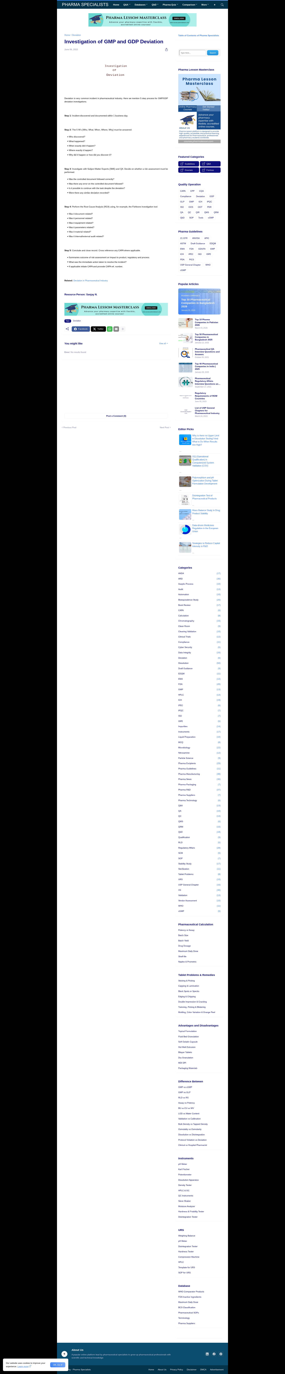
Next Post (164, 427)
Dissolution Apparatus (188, 1180)
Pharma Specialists (82, 1369)
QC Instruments (185, 1195)
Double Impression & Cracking (192, 1002)
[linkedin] (207, 1354)
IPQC (209, 201)
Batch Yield (183, 940)
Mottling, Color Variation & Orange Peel (196, 1012)
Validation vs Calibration (189, 1118)
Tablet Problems (199, 874)
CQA (201, 191)
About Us (162, 1369)
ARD (199, 579)
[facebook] (214, 1354)
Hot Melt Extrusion (186, 1047)
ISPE (208, 254)
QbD (154, 4)
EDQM (213, 243)
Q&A (125, 4)
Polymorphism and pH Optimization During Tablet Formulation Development (205, 480)
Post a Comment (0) (116, 416)
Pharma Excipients (199, 763)
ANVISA (196, 238)
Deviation (76, 35)
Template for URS (186, 1267)
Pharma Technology (199, 800)
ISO (182, 207)
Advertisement (217, 1369)
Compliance (185, 196)
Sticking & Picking (186, 980)
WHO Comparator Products (191, 1291)
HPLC (199, 695)
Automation (199, 594)
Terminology (184, 1318)
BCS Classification (186, 1307)
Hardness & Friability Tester (191, 1211)
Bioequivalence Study (199, 600)
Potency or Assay (186, 930)
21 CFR (183, 238)
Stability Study (199, 863)
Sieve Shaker (184, 1201)
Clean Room (199, 626)
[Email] (116, 329)
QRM (216, 212)
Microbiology (199, 747)
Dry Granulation (185, 1057)
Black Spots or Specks (188, 991)
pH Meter (182, 1164)
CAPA (183, 191)
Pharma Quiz (169, 4)
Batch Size (183, 935)
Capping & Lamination (188, 986)
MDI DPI (182, 1063)
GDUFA (201, 249)
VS (199, 890)
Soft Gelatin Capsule (188, 1042)
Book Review (199, 605)
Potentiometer (184, 1174)
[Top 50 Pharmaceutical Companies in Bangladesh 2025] (185, 338)
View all (162, 343)
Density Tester (185, 1185)
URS (199, 879)
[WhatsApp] (110, 329)
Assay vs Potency (186, 1103)
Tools (200, 217)
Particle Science (199, 758)
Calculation (199, 615)
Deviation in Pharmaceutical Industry (90, 280)
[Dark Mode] (215, 4)
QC (189, 212)
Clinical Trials (199, 636)
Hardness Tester (186, 1251)
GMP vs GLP (184, 1092)
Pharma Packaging (199, 784)
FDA (191, 249)
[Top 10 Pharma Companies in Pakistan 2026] (185, 323)
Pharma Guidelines (199, 768)
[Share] (165, 49)
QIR (198, 212)
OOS (191, 207)
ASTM (183, 243)
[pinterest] (221, 1354)
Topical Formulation (187, 1031)
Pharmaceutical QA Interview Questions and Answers (207, 352)
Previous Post (69, 427)
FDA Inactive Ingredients (189, 1297)
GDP (212, 196)
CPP (192, 191)
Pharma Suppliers (199, 795)
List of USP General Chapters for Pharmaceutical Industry (207, 410)
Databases (140, 4)
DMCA (203, 1369)
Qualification (199, 837)
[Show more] (123, 329)
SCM (199, 853)
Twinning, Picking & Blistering (192, 1007)
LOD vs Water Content (188, 1113)
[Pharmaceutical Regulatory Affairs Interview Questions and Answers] (185, 382)
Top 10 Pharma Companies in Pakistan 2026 (206, 322)
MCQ (199, 742)
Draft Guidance (198, 243)
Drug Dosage (184, 946)
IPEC (191, 254)
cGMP (211, 217)
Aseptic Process (199, 584)
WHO (207, 265)
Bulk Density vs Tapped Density (193, 1124)
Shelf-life (182, 956)
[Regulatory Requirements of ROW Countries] (185, 397)
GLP (182, 201)
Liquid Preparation (199, 737)
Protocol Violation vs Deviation (192, 1140)
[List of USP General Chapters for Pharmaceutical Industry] (185, 412)
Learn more (23, 1366)
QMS (206, 212)
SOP (191, 217)
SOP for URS (184, 1272)
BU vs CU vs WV (186, 1108)
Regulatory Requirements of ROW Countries (206, 396)
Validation (199, 895)
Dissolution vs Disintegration (191, 1134)
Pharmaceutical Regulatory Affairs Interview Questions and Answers (207, 381)
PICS (191, 259)
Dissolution (199, 663)
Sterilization (199, 869)
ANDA (199, 573)
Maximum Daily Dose (188, 951)
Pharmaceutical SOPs (188, 1312)
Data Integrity (199, 652)
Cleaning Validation (199, 631)
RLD (199, 842)
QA (181, 212)
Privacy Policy (176, 1369)
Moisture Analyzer (186, 1206)
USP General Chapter (190, 265)
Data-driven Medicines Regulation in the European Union (205, 528)
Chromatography (199, 621)
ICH (200, 201)
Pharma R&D (199, 789)
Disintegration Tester (188, 1217)
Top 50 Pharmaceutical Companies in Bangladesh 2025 (206, 337)
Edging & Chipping (187, 996)
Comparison (188, 4)
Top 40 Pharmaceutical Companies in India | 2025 (206, 366)
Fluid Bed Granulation (188, 1036)
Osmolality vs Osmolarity (189, 1129)
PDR (209, 207)
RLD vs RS (183, 1097)
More (204, 4)
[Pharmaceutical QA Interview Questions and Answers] (185, 353)
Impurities (199, 726)
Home (116, 4)
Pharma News (199, 779)
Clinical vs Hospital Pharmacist (192, 1145)
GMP (191, 201)
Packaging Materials (187, 1068)
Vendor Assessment (199, 900)
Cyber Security (199, 647)
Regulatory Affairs (199, 848)
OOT (200, 207)
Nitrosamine (199, 753)
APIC (206, 238)
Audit (199, 589)
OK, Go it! (57, 1365)
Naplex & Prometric (187, 961)
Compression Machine (188, 1257)
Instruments (199, 732)
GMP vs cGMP (185, 1087)
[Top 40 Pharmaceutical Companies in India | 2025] (185, 367)
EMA (182, 249)
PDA (182, 259)
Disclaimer (192, 1369)
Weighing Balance (186, 1235)
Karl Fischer (184, 1169)
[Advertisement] (116, 385)
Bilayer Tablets (185, 1052)
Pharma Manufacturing (199, 774)
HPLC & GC (183, 1190)
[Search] (221, 4)
